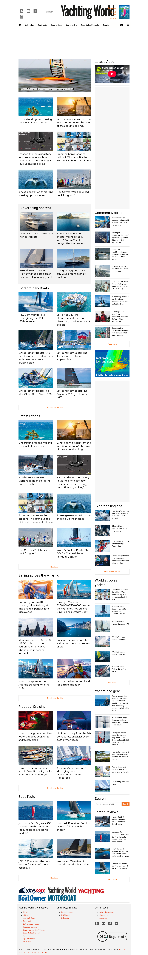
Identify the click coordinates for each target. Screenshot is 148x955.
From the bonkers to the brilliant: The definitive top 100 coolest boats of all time (74, 157)
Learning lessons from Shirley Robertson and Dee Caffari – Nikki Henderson (120, 316)
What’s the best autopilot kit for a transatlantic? (74, 683)
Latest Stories (29, 416)
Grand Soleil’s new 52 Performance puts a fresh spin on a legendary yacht (36, 274)
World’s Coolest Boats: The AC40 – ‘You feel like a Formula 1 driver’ (73, 553)
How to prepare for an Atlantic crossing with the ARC (33, 684)
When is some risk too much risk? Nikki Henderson (120, 268)
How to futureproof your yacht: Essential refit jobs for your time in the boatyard (35, 771)
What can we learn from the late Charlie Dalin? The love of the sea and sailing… (74, 122)
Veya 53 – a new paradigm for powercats (36, 235)
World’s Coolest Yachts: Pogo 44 (118, 653)
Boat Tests (26, 797)
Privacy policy (31, 952)
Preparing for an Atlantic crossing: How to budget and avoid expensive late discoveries (33, 607)
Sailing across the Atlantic (38, 575)
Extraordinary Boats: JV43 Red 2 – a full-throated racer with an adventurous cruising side (35, 357)
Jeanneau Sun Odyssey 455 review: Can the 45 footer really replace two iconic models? (34, 828)
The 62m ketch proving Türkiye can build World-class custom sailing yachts (120, 852)
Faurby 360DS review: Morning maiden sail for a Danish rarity (34, 481)
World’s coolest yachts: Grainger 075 (120, 623)
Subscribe (112, 8)
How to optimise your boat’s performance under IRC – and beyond (120, 514)
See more (112, 682)
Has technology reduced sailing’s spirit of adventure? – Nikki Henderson (120, 221)
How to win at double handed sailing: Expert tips (120, 543)
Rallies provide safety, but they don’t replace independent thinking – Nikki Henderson (120, 237)
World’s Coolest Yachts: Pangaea (118, 638)
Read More (112, 344)
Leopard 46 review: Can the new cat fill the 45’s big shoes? (73, 826)
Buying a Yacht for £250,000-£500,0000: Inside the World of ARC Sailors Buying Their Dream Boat (73, 607)
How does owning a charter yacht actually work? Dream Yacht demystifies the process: (71, 238)
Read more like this (55, 407)
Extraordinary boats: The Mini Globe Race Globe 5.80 (35, 392)
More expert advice (112, 572)
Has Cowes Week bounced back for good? (73, 193)
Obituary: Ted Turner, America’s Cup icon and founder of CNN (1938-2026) (120, 285)
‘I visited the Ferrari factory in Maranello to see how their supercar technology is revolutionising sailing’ (35, 158)
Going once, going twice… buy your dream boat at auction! (72, 274)
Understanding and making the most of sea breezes (35, 121)
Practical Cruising (32, 707)
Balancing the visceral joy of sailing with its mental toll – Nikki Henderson (120, 331)
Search (125, 804)
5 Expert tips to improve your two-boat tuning (119, 528)
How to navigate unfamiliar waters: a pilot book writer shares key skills (35, 736)
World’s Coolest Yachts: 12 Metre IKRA (119, 669)
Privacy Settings (42, 952)
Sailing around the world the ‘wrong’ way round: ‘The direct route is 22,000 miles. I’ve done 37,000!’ (120, 738)
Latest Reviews (106, 812)
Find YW (112, 19)
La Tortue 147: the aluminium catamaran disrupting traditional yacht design (73, 319)
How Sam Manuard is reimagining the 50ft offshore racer (31, 318)
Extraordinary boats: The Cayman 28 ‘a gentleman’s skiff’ (72, 394)
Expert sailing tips (108, 506)
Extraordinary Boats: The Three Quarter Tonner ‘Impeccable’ (72, 356)
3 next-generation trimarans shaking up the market (35, 193)
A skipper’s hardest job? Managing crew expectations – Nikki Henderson (71, 772)
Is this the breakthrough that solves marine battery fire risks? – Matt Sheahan (121, 254)
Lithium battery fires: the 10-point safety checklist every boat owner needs (74, 736)
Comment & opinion (110, 213)
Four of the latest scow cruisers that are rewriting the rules (121, 769)
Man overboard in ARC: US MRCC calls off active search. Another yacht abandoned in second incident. (34, 646)
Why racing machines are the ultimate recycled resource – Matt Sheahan (121, 300)
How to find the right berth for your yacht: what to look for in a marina (120, 755)
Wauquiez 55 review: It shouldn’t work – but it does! (73, 863)
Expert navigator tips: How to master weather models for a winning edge (120, 559)
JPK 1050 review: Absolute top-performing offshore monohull (34, 864)
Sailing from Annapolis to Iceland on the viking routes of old (73, 643)
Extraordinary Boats (33, 288)
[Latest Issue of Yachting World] (124, 12)
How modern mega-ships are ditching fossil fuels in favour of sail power (120, 721)
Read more (54, 567)
